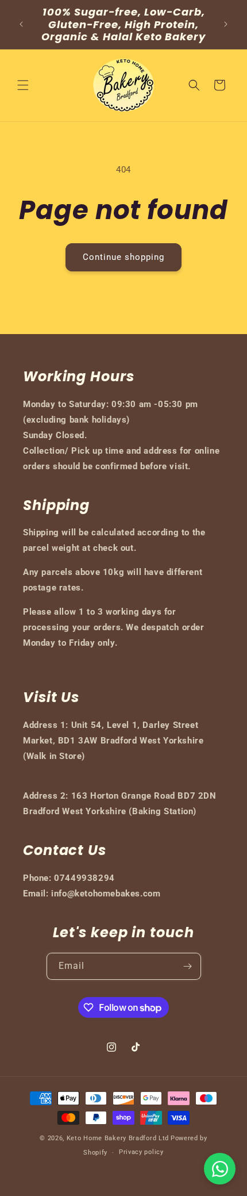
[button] (23, 85)
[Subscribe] (187, 966)
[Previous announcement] (21, 24)
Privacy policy (141, 1152)
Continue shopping (123, 257)
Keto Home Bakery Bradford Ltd (118, 1138)
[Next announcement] (225, 24)
